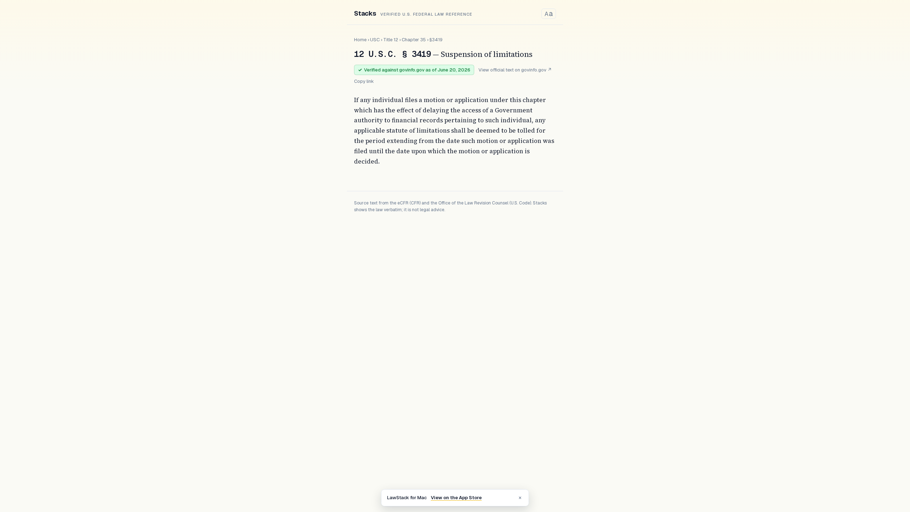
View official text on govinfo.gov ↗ (515, 70)
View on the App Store (456, 498)
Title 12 (390, 40)
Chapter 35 (414, 40)
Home (360, 40)
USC (375, 40)
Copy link (364, 81)
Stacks (365, 13)
